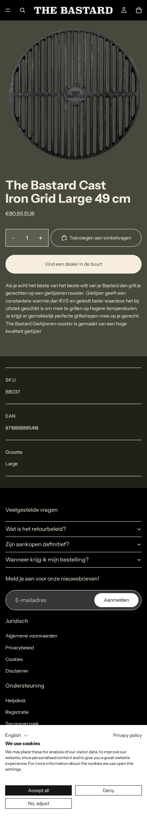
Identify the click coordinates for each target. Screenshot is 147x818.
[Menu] (8, 10)
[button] (16, 735)
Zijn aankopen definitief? (37, 544)
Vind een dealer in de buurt (73, 264)
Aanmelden (116, 600)
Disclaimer (16, 671)
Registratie (17, 712)
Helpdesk (15, 700)
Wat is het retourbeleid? (35, 528)
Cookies (14, 659)
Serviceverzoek (22, 724)
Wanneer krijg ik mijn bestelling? (47, 559)
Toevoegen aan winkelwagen (100, 238)
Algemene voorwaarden (31, 636)
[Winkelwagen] (138, 10)
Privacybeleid (19, 648)
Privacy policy (127, 735)
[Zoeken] (22, 10)
